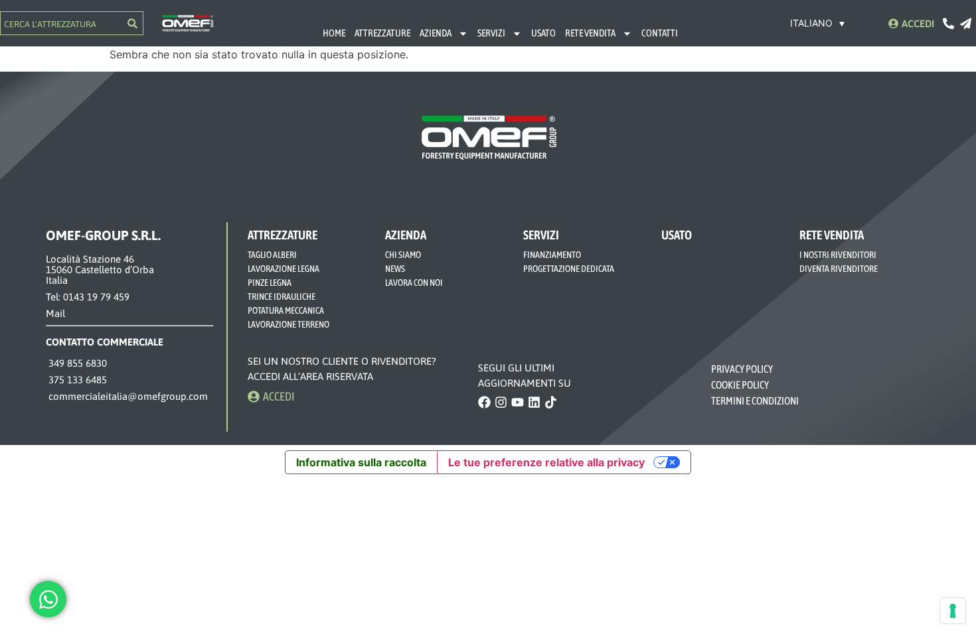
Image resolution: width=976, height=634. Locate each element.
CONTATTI (659, 32)
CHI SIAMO (403, 254)
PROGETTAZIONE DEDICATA (568, 268)
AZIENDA (435, 32)
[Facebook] (484, 402)
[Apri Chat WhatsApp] (48, 599)
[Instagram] (501, 402)
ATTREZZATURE (382, 32)
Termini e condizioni (755, 401)
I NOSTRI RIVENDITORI (837, 254)
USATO (543, 32)
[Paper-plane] (966, 24)
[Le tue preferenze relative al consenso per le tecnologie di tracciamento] (952, 610)
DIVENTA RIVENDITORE (838, 268)
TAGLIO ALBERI (272, 254)
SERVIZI (491, 32)
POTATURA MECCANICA (286, 310)
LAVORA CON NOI (414, 282)
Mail (55, 313)
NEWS (395, 268)
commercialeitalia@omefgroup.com (127, 396)
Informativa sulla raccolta (361, 462)
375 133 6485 (76, 379)
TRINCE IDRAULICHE (281, 296)
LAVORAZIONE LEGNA (283, 268)
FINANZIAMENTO (552, 254)
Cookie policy (740, 385)
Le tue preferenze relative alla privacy (546, 462)
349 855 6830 (76, 363)
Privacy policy (742, 369)
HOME (334, 32)
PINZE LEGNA (269, 282)
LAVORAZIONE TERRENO (288, 324)
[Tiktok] (550, 402)
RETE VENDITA (590, 32)
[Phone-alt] (948, 24)
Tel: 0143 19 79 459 (87, 296)
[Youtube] (517, 402)
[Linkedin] (534, 402)
